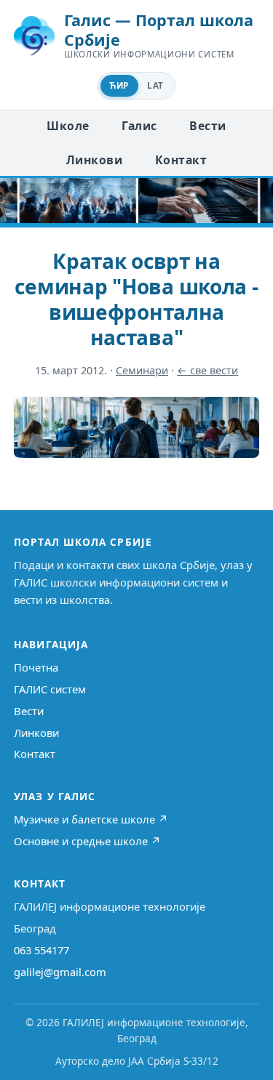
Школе (68, 126)
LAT (155, 85)
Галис (139, 126)
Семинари (142, 370)
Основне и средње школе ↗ (87, 841)
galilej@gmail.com (60, 971)
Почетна (36, 667)
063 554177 (41, 950)
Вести (207, 126)
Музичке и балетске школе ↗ (91, 819)
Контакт (181, 160)
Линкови (94, 160)
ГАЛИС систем (50, 689)
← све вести (207, 370)
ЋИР (118, 85)
